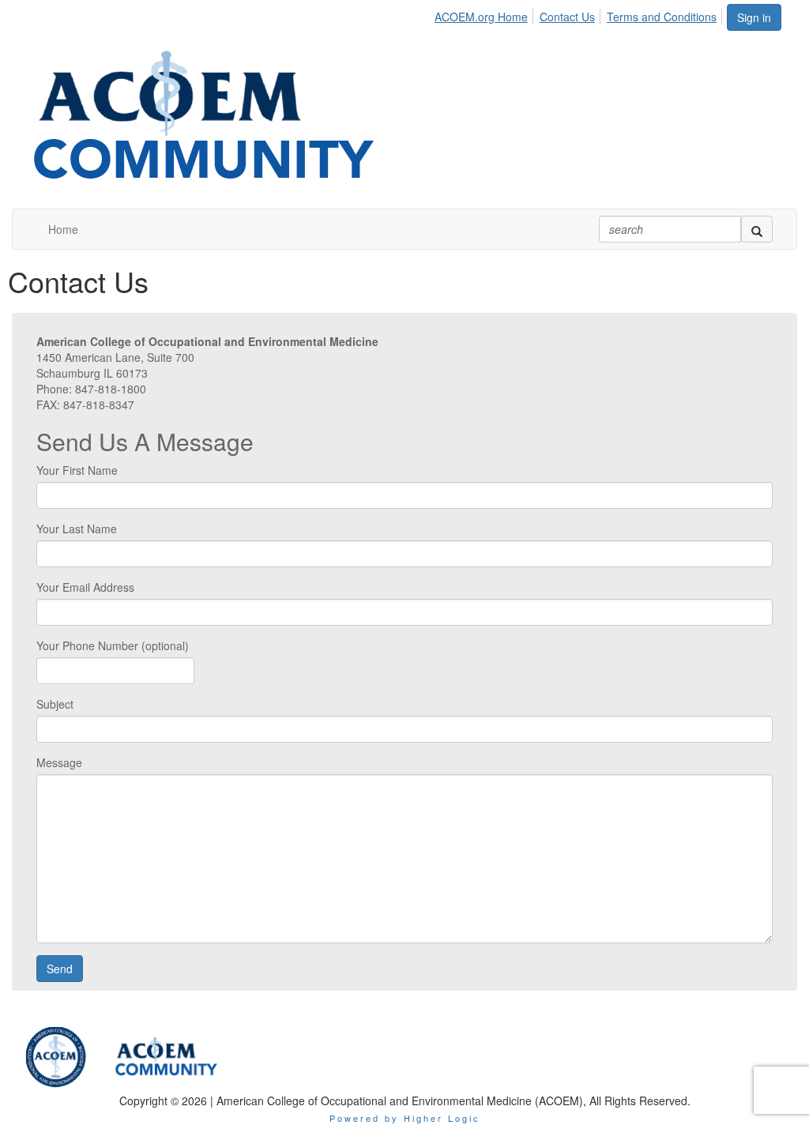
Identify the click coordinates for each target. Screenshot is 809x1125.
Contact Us (567, 16)
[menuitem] (485, 14)
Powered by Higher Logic (404, 1118)
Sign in (754, 17)
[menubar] (580, 14)
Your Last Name (76, 528)
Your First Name (77, 470)
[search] (757, 229)
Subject (54, 704)
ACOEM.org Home (481, 16)
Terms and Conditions (662, 16)
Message (59, 762)
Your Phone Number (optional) (112, 645)
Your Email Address (85, 587)
